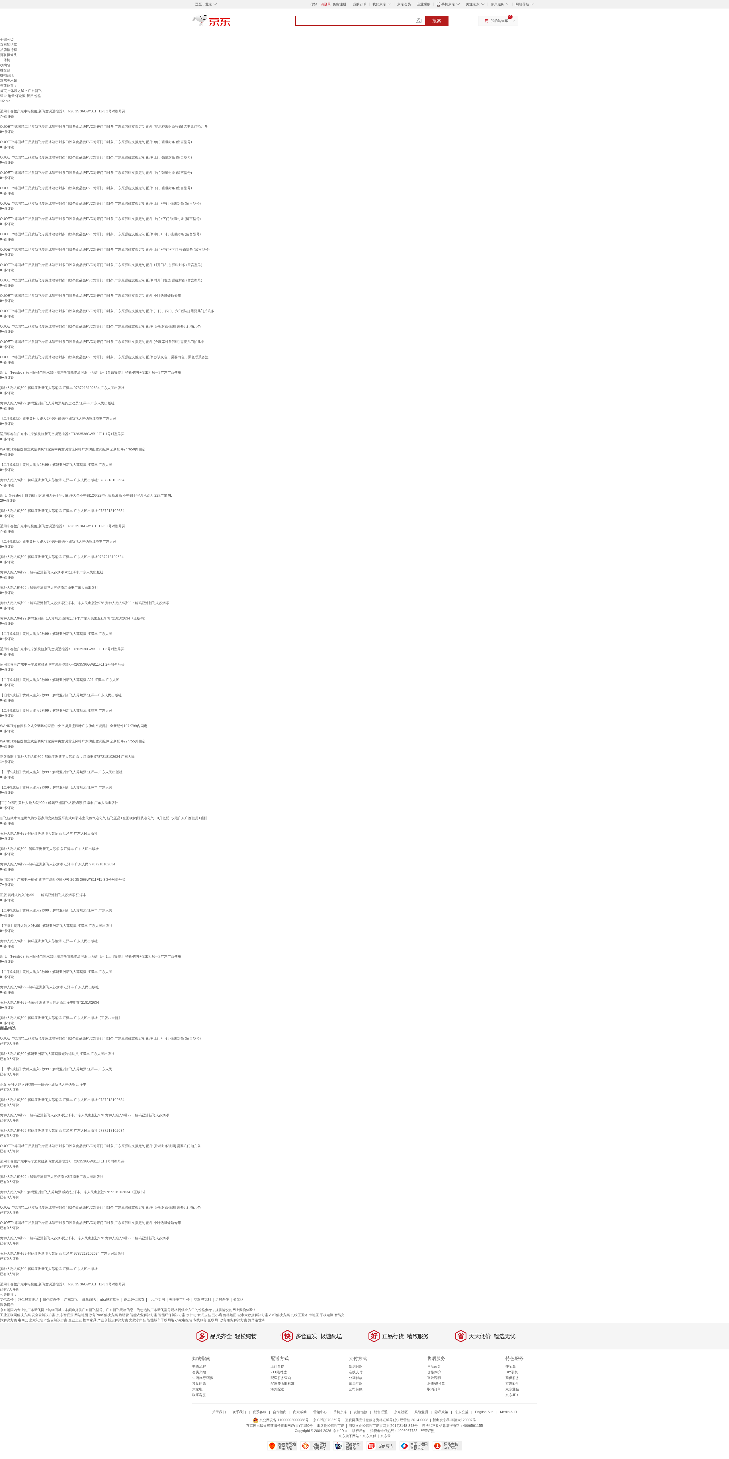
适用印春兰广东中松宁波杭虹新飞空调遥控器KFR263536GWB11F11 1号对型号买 (62, 434)
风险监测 (421, 1412)
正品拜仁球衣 (134, 1300)
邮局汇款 (356, 1384)
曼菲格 (238, 1300)
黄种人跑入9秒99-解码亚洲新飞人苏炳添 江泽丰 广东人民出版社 (49, 834)
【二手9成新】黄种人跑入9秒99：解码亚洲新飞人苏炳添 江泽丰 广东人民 (56, 465)
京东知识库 (8, 45)
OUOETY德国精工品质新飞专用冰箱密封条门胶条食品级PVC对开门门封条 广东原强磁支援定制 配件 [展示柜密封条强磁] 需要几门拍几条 (104, 127)
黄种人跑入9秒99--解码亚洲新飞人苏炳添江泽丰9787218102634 (49, 1003)
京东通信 (512, 1389)
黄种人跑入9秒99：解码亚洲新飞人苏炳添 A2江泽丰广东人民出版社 (51, 572)
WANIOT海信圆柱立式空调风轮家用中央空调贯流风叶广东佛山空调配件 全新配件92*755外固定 (72, 741)
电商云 (23, 1320)
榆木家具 (90, 1320)
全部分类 (7, 40)
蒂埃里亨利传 (179, 1300)
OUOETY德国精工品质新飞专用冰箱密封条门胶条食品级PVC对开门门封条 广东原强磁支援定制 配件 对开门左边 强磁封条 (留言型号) (101, 265)
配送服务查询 (281, 1378)
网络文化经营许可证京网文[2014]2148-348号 (383, 1426)
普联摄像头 (8, 55)
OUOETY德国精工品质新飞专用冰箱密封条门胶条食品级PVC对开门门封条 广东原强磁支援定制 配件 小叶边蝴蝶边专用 (90, 296)
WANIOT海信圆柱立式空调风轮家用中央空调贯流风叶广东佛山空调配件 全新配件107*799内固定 (73, 726)
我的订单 (359, 4)
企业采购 (424, 4)
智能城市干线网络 (160, 1320)
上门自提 (277, 1367)
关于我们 (219, 1412)
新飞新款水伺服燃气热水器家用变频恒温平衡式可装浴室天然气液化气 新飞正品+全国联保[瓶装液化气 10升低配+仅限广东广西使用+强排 (103, 818)
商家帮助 (300, 1412)
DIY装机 (511, 1372)
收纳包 (5, 65)
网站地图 (81, 1315)
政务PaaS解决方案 (103, 1315)
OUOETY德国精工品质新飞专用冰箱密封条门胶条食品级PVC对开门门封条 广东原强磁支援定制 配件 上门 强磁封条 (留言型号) (96, 157)
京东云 (385, 1436)
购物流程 (199, 1367)
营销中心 (320, 1412)
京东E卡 (511, 1384)
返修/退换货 (436, 1384)
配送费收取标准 (282, 1384)
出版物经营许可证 (330, 1426)
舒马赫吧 (89, 1300)
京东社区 (401, 1412)
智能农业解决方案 (143, 1315)
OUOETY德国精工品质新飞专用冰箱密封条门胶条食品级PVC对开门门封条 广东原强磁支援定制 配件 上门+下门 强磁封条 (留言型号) (100, 219)
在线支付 (356, 1372)
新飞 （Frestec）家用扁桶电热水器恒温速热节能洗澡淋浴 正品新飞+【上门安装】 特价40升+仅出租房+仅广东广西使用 (90, 956)
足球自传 (222, 1300)
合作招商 (279, 1412)
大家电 (197, 1389)
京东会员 (404, 4)
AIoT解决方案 (279, 1315)
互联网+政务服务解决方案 (227, 1320)
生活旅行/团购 (203, 1378)
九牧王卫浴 (299, 1315)
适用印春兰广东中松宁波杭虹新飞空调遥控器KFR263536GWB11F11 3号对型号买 (62, 649)
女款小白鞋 (137, 1320)
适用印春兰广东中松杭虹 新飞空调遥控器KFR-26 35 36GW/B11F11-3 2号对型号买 (62, 111)
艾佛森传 (7, 1300)
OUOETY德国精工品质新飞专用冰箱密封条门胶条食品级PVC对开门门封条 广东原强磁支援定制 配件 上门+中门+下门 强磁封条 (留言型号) (105, 250)
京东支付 (369, 1436)
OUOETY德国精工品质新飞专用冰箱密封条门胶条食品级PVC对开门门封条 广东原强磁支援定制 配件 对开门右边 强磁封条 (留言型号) (101, 280)
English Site (484, 1412)
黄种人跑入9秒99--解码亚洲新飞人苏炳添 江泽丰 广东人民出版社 (49, 849)
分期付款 (356, 1378)
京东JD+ (512, 1395)
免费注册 (339, 4)
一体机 (5, 60)
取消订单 (434, 1389)
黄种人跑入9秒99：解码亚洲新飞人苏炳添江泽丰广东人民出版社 (49, 588)
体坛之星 (17, 91)
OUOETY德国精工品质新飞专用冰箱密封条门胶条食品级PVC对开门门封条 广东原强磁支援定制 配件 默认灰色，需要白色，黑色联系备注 (104, 357)
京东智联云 (64, 1315)
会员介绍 (199, 1372)
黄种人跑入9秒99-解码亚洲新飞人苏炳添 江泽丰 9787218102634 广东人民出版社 (62, 388)
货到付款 (356, 1367)
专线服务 (200, 1320)
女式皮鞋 (204, 1315)
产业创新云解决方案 (112, 1320)
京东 (230, 22)
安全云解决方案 (44, 1315)
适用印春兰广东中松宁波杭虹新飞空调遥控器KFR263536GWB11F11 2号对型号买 (62, 664)
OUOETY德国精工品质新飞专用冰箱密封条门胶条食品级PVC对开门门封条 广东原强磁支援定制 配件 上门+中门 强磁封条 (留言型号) (100, 203)
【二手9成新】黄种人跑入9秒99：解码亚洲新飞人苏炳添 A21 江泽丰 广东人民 (59, 680)
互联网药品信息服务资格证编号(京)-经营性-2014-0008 (386, 1420)
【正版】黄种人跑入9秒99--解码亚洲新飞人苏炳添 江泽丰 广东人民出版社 (56, 926)
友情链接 (360, 1412)
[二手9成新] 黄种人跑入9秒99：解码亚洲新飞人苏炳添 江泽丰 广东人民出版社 (59, 803)
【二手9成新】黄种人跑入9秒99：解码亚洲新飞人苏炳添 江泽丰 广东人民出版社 (61, 772)
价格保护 (434, 1372)
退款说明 (434, 1378)
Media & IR (508, 1412)
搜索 (436, 20)
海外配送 (277, 1389)
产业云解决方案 (55, 1320)
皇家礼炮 (36, 1320)
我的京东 (379, 4)
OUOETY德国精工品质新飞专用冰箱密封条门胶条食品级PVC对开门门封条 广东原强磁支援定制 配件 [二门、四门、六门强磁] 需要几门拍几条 (107, 311)
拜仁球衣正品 (28, 1300)
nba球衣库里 (110, 1300)
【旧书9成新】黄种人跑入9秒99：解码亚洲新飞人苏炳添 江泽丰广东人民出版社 (61, 695)
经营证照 (428, 1431)
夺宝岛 (510, 1367)
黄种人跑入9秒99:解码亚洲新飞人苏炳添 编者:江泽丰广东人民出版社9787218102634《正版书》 (73, 618)
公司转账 (356, 1389)
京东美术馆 (8, 81)
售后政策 (434, 1367)
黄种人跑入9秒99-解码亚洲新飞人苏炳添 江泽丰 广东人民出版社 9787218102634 (62, 480)
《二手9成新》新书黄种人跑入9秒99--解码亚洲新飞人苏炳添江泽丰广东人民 (58, 419)
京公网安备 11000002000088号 (284, 1420)
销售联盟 (381, 1412)
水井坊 (191, 1315)
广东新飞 (71, 1300)
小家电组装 (183, 1320)
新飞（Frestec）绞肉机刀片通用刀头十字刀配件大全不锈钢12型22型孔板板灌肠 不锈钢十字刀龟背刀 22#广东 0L (86, 495)
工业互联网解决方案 (15, 1315)
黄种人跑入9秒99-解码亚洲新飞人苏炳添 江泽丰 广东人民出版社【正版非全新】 (61, 1018)
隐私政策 (441, 1412)
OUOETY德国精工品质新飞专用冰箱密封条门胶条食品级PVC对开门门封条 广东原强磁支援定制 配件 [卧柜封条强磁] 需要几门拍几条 (100, 326)
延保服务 (512, 1378)
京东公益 (461, 1412)
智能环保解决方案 (171, 1315)
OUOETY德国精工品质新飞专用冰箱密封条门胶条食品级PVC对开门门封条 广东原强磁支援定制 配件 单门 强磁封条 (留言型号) (96, 142)
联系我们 (239, 1412)
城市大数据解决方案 (252, 1315)
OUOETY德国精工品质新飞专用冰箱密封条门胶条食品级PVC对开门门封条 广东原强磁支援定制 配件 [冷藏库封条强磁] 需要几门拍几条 (102, 342)
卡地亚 (314, 1315)
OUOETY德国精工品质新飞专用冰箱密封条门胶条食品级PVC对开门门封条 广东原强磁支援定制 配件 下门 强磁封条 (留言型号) (96, 188)
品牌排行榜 (8, 50)
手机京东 (448, 4)
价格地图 (230, 1315)
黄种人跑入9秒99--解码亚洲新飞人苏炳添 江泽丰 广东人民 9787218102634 (57, 864)
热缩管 (124, 1315)
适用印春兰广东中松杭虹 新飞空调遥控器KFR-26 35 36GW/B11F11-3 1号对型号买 (62, 526)
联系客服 (199, 1395)
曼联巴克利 (202, 1300)
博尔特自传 (51, 1300)
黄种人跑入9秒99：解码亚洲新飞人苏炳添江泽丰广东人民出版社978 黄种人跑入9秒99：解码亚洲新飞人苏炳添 (84, 603)
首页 (3, 91)
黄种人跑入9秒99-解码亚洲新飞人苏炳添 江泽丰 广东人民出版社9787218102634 (62, 557)
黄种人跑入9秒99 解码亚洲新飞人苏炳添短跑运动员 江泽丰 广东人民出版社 (57, 403)
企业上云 (75, 1320)
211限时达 (279, 1372)
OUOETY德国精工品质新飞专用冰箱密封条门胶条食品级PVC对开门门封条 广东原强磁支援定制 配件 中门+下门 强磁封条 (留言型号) (100, 234)
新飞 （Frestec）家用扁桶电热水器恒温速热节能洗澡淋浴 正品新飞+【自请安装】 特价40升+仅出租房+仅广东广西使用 (90, 372)
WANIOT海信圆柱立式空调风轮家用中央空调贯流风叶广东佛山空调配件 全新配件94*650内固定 (72, 449)
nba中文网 (157, 1300)
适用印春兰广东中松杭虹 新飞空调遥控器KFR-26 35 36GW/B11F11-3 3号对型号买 (62, 880)
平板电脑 (326, 1315)
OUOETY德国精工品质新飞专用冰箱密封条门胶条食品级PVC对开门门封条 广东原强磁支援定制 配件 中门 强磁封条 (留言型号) (96, 173)
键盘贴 (5, 70)
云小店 (217, 1315)
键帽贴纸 (7, 75)
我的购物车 (499, 21)
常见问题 (199, 1384)
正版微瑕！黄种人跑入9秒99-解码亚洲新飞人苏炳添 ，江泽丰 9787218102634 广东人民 (67, 757)
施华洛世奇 (256, 1320)
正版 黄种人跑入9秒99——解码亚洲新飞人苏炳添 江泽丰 (43, 895)
